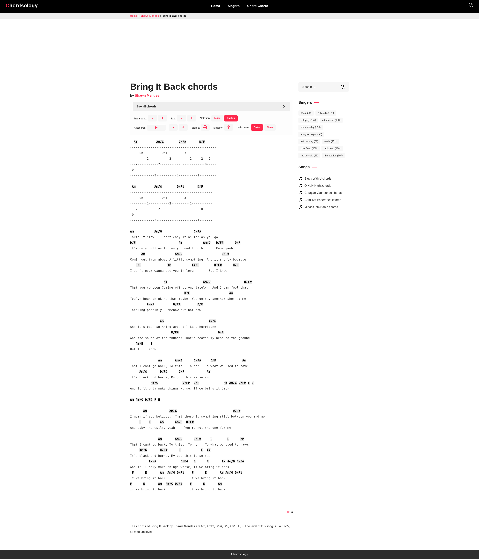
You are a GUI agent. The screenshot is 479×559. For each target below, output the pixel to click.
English (231, 118)
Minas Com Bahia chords (321, 207)
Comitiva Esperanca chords (322, 199)
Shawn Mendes (147, 95)
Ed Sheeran (331, 120)
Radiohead (332, 148)
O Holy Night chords (317, 185)
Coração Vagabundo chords (323, 192)
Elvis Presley (311, 127)
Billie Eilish (326, 113)
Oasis (330, 141)
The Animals (309, 155)
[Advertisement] (239, 47)
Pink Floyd (309, 148)
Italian (217, 118)
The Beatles (333, 155)
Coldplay (308, 120)
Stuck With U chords (317, 178)
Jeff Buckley (309, 141)
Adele (306, 113)
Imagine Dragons (311, 134)
